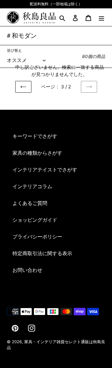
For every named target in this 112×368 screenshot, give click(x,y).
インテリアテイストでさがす (44, 169)
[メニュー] (101, 17)
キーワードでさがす (34, 136)
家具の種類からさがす (37, 153)
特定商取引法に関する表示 (42, 253)
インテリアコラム (32, 186)
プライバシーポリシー (37, 236)
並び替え (14, 50)
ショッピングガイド (34, 220)
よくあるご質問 (29, 203)
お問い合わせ (27, 270)
